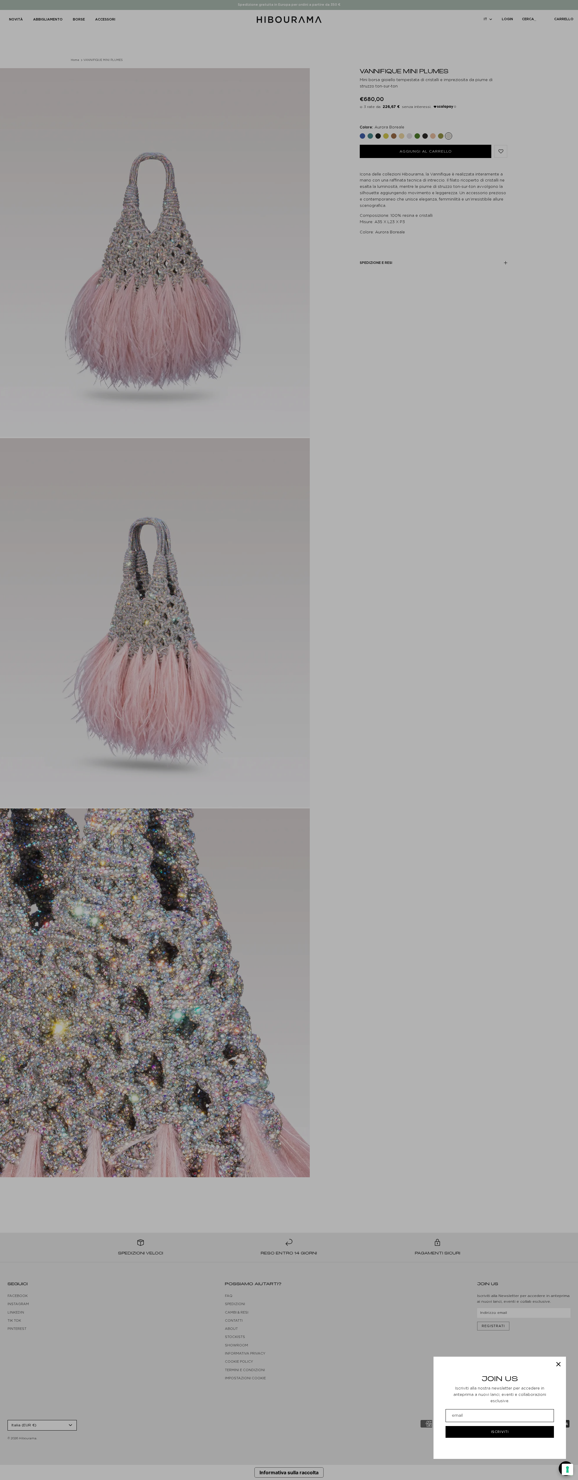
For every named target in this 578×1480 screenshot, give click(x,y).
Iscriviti (500, 1432)
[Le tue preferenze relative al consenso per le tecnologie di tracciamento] (567, 1469)
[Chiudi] (558, 1364)
